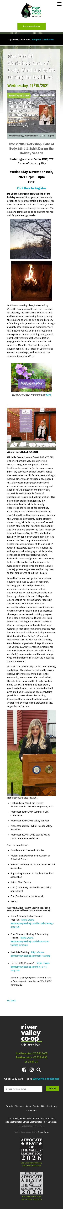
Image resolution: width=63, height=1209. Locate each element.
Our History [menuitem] (52, 1106)
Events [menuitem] (36, 1106)
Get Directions (48, 1118)
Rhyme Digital (43, 1132)
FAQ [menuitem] (43, 1106)
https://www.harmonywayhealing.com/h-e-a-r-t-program (30, 967)
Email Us (33, 1061)
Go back (11, 1000)
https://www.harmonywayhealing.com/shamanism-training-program (29, 941)
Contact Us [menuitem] (31, 1110)
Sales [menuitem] (28, 1106)
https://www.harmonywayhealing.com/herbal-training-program (32, 923)
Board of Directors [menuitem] (15, 1106)
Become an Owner (31, 26)
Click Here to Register (31, 188)
